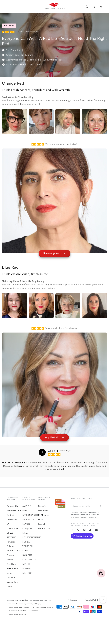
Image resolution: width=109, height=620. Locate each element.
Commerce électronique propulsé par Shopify (24, 604)
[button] (86, 7)
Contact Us (12, 506)
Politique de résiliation (17, 614)
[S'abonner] (100, 506)
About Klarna (13, 551)
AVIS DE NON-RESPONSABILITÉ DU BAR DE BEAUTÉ (30, 515)
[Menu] (8, 7)
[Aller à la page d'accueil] (54, 7)
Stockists (11, 564)
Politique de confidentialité (43, 607)
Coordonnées (34, 611)
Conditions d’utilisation (17, 611)
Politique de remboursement (20, 607)
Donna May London (20, 600)
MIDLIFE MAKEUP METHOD (27, 568)
